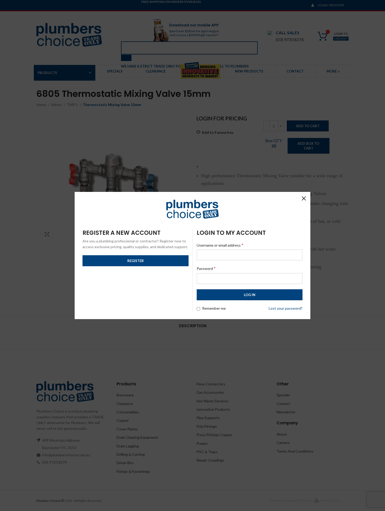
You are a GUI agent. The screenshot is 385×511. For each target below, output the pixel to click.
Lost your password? (285, 308)
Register (135, 261)
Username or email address (220, 244)
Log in (249, 295)
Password (206, 268)
